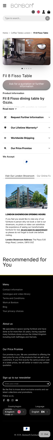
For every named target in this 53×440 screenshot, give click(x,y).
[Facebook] (4, 400)
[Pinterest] (8, 400)
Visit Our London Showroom (19, 175)
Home (5, 33)
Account (43, 12)
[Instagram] (12, 400)
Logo (22, 5)
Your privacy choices (13, 311)
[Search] (47, 18)
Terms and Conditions (13, 298)
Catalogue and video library (16, 294)
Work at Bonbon (10, 302)
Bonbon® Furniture (30, 435)
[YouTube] (16, 400)
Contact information (13, 289)
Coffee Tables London (20, 33)
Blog (5, 307)
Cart (48, 12)
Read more (8, 109)
